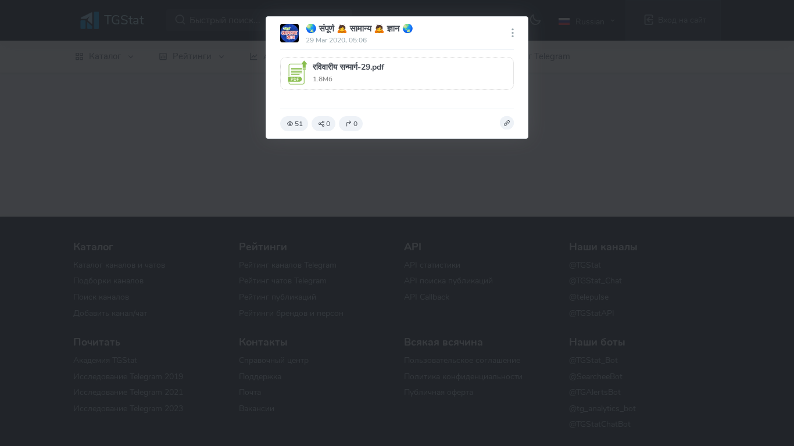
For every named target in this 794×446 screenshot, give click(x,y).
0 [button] (328, 123)
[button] (397, 73)
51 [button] (299, 123)
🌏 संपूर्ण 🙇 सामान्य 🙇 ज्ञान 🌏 (359, 28)
